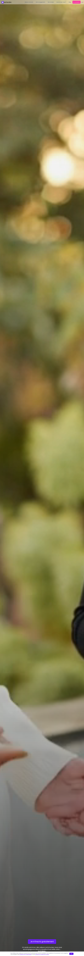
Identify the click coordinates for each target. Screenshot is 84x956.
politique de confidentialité (25, 954)
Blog (70, 2)
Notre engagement (40, 2)
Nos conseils (51, 2)
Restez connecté (29, 2)
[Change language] (82, 2)
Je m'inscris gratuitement (42, 941)
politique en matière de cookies (42, 954)
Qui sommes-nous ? (61, 2)
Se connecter (76, 2)
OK (71, 953)
